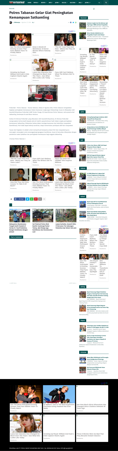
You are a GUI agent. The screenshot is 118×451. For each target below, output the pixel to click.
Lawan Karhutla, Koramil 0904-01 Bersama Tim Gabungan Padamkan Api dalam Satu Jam (66, 226)
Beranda (11, 8)
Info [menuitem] (50, 2)
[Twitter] (73, 22)
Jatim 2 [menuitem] (87, 2)
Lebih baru (13, 283)
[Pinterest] (36, 199)
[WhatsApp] (75, 22)
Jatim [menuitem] (56, 2)
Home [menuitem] (29, 2)
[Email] (40, 199)
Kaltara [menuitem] (72, 2)
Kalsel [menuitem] (64, 2)
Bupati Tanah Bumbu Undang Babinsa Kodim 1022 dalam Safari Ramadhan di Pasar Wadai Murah (97, 213)
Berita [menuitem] (43, 2)
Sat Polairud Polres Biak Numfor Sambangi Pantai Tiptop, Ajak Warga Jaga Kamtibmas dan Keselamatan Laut (42, 228)
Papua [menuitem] (36, 2)
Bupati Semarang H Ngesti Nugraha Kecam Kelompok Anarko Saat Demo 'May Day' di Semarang (98, 307)
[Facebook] (70, 22)
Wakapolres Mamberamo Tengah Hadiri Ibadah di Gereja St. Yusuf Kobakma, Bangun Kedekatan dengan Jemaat (18, 228)
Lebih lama (72, 283)
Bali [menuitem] (80, 2)
